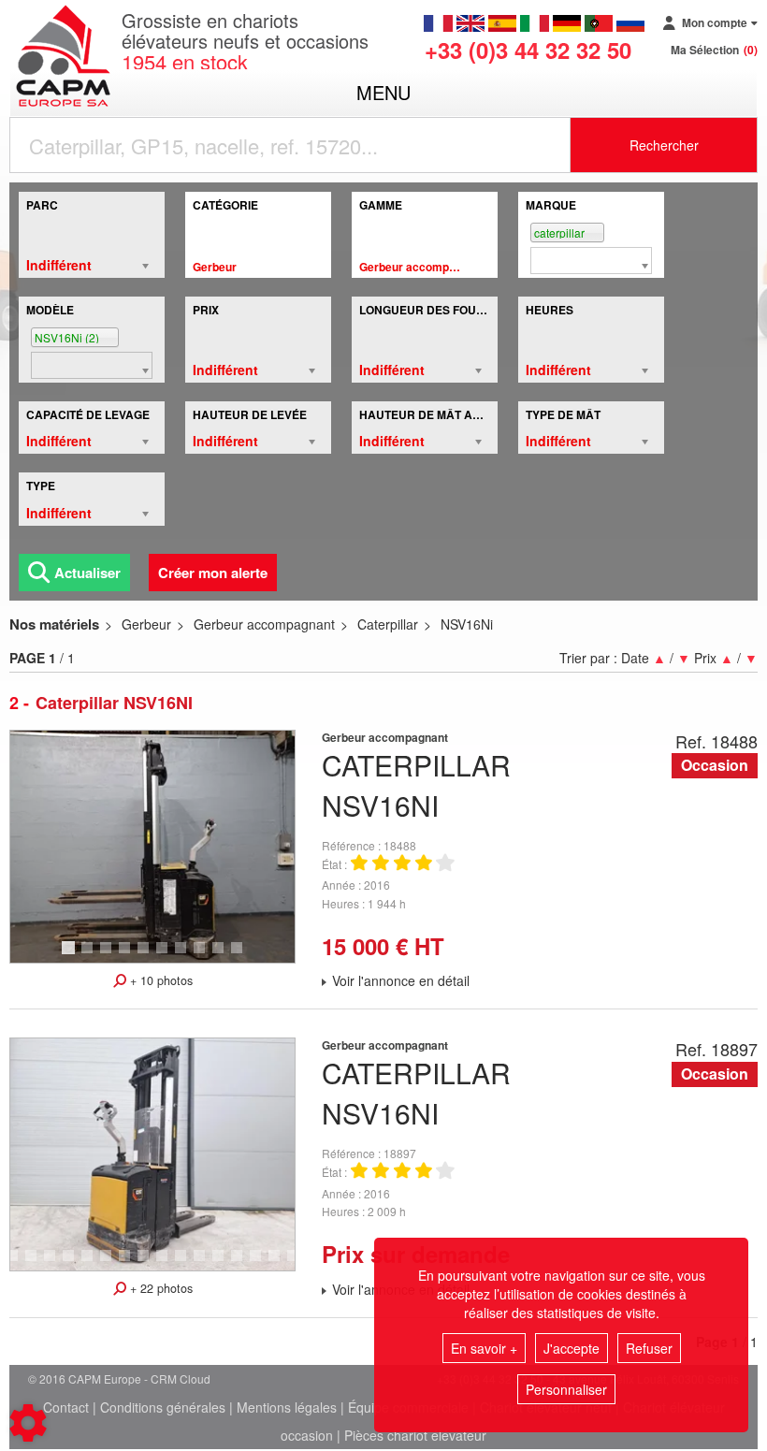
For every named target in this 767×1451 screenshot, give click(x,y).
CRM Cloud (180, 1378)
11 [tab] (149, 1264)
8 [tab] (202, 956)
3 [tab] (108, 956)
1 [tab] (71, 956)
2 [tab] (90, 956)
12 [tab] (168, 1264)
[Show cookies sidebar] (28, 1423)
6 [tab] (164, 956)
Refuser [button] (649, 1348)
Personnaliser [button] (566, 1389)
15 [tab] (224, 1264)
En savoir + (484, 1348)
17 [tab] (261, 1264)
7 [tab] (183, 956)
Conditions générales (162, 1407)
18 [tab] (280, 1264)
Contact (66, 1407)
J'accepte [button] (571, 1348)
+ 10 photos (159, 980)
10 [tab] (243, 956)
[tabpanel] (152, 847)
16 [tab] (243, 1264)
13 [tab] (187, 1264)
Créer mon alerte (213, 572)
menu (383, 92)
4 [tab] (127, 956)
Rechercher (664, 145)
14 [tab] (205, 1264)
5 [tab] (146, 956)
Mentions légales (287, 1407)
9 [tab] (220, 956)
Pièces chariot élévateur (415, 1435)
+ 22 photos (159, 1288)
